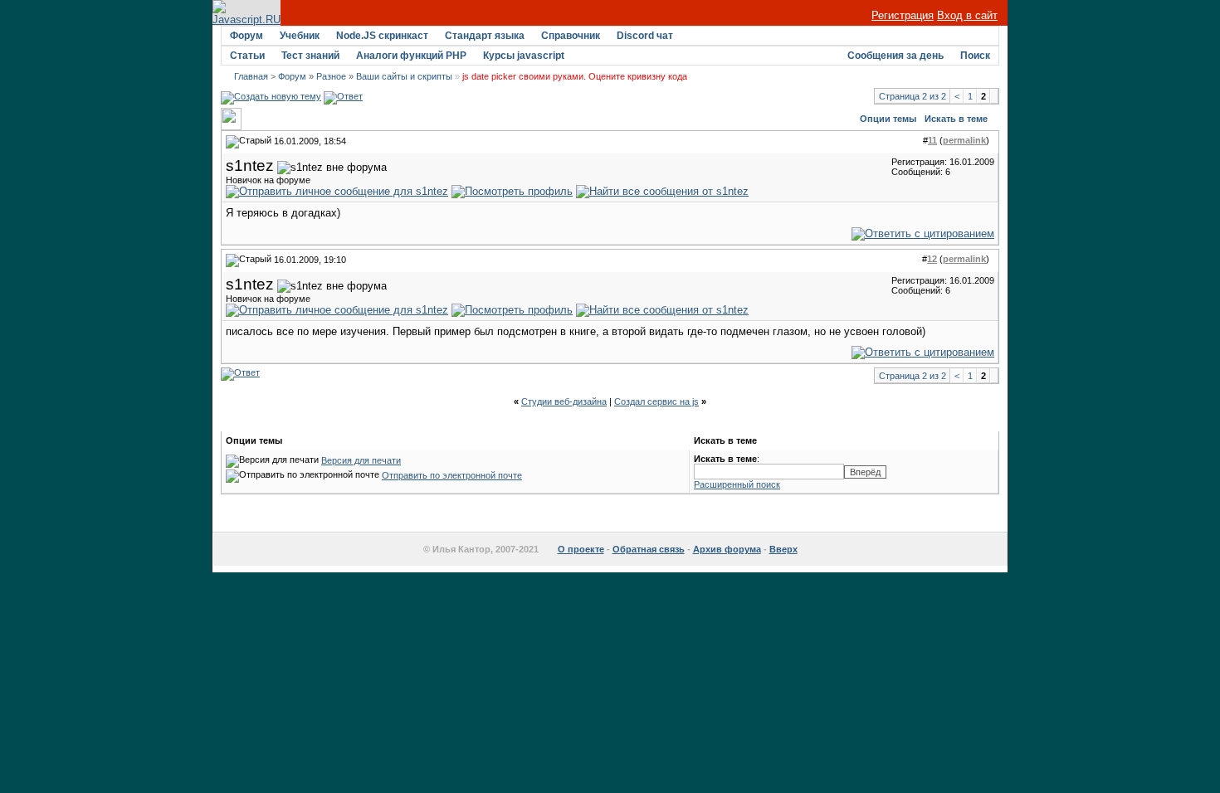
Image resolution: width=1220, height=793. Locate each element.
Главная (251, 76)
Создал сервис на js (656, 401)
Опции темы (888, 119)
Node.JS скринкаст (382, 35)
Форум (246, 35)
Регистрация (902, 15)
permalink (964, 140)
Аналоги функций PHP (411, 55)
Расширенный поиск (737, 484)
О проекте (581, 549)
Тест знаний (310, 55)
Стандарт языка (485, 35)
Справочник (570, 35)
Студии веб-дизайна (564, 401)
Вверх (783, 549)
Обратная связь (648, 549)
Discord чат (645, 35)
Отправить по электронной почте (452, 475)
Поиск (975, 55)
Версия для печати (361, 460)
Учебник (300, 35)
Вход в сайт (967, 15)
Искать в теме (956, 119)
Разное (331, 76)
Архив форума (727, 549)
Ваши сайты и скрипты (404, 76)
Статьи (247, 55)
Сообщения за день (895, 55)
